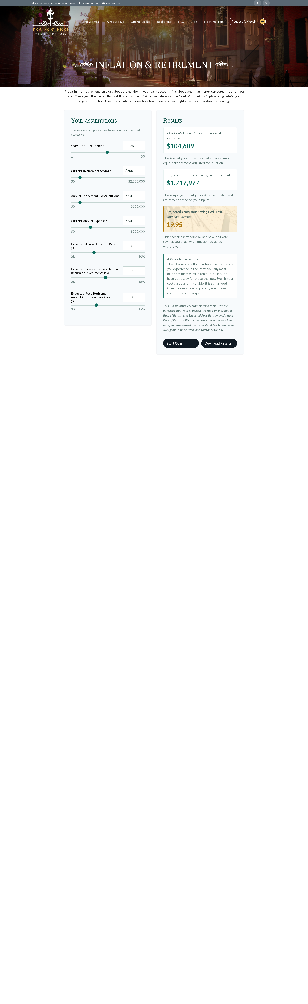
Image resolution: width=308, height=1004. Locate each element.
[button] (90, 21)
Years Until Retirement (87, 146)
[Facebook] (257, 3)
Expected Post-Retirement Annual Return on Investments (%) (92, 297)
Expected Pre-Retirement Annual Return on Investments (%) (95, 271)
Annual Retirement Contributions (95, 196)
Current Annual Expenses (89, 221)
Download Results (218, 343)
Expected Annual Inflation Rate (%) (93, 246)
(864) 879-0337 (90, 3)
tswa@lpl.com (113, 3)
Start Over (174, 343)
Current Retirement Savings (91, 171)
